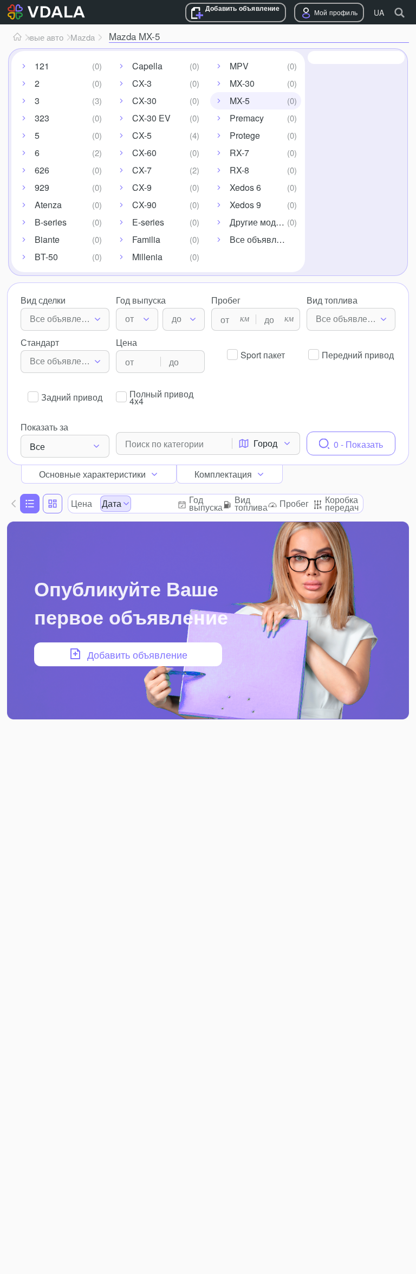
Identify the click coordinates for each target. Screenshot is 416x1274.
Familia (146, 239)
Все (37, 446)
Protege (245, 135)
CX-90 (144, 204)
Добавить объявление (242, 8)
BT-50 (46, 256)
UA (379, 12)
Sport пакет (262, 355)
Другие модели (260, 222)
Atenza (48, 204)
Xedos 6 (245, 187)
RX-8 (239, 170)
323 (42, 118)
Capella (147, 66)
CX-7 (142, 170)
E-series (148, 222)
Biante (47, 239)
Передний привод (358, 355)
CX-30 (144, 100)
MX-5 (240, 100)
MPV (239, 66)
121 (42, 66)
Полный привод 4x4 (161, 396)
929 (42, 187)
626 (42, 170)
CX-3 (142, 83)
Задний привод (71, 397)
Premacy (247, 118)
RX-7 (239, 152)
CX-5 (142, 135)
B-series (51, 222)
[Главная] (17, 37)
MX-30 (242, 83)
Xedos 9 (245, 204)
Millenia (147, 256)
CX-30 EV (151, 118)
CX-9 (142, 187)
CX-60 (144, 152)
